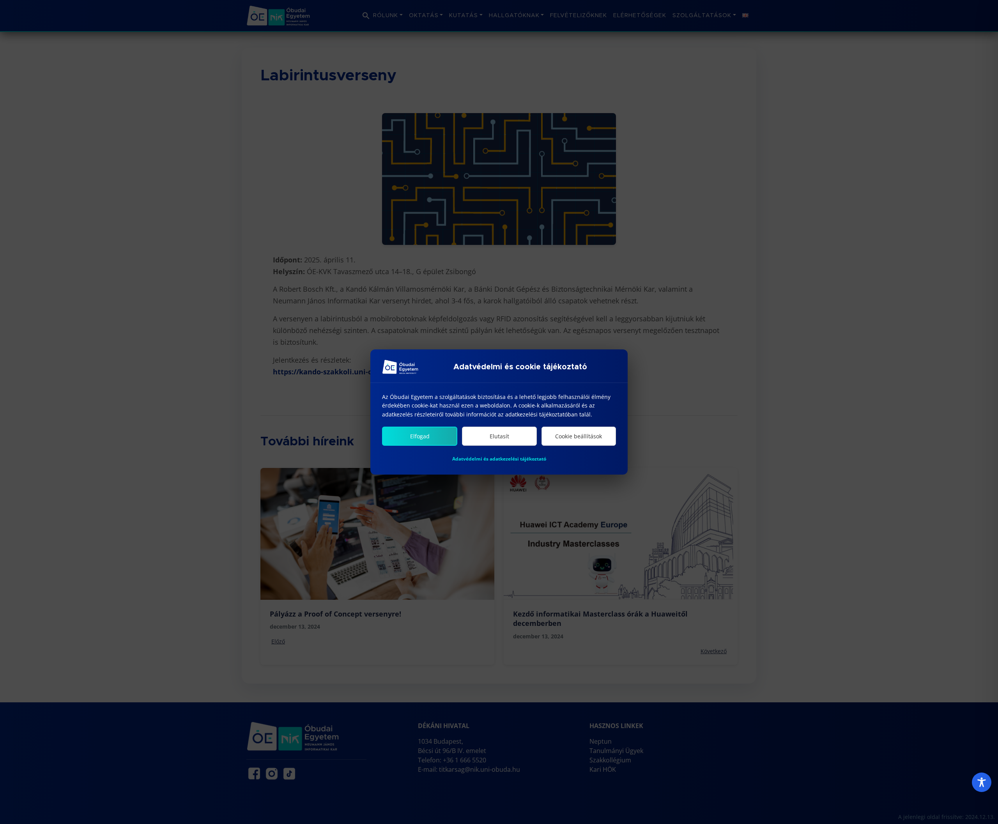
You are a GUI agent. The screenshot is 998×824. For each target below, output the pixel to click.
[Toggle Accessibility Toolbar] (981, 782)
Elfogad (420, 436)
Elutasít (499, 436)
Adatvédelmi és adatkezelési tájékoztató (499, 458)
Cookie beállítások (578, 436)
